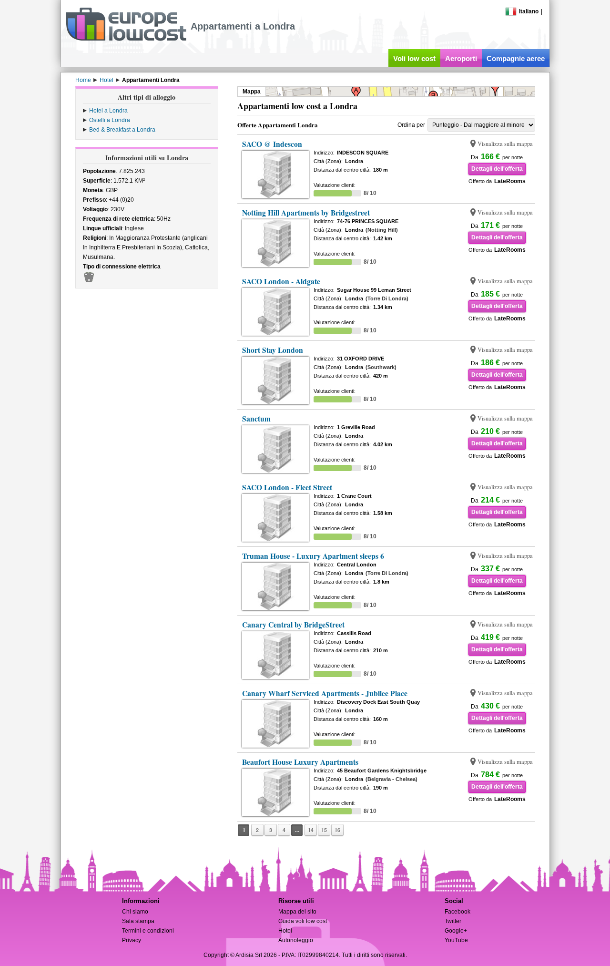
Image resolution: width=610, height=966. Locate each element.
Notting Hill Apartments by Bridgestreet (306, 212)
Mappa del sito (297, 911)
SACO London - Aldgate (281, 281)
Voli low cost (414, 58)
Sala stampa (138, 921)
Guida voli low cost (302, 921)
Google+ (456, 930)
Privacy (131, 940)
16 (337, 829)
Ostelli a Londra (109, 120)
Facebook (457, 911)
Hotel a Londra (108, 110)
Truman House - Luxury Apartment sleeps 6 (313, 556)
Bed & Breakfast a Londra (122, 129)
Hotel (285, 930)
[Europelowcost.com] (126, 39)
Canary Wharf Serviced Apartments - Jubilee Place (324, 693)
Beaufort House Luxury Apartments (300, 762)
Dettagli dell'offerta (497, 168)
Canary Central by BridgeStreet (293, 624)
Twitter (453, 921)
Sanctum (256, 418)
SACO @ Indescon (272, 144)
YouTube (456, 940)
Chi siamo (135, 911)
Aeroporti (461, 58)
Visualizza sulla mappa (505, 144)
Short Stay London (272, 350)
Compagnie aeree (516, 58)
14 (311, 829)
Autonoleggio (295, 940)
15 (324, 829)
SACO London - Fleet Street (287, 487)
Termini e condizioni (148, 930)
